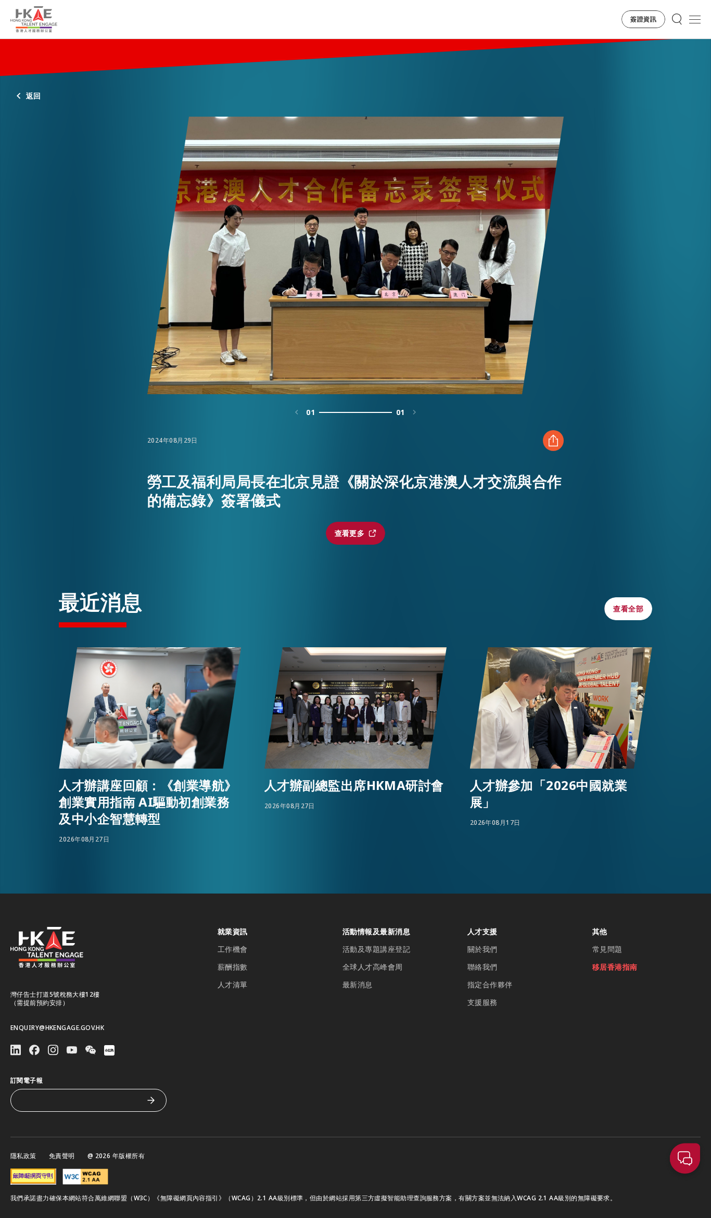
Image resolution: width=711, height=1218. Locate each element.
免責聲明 (62, 1156)
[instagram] (53, 1050)
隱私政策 (23, 1156)
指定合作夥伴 (490, 984)
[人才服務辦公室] (33, 19)
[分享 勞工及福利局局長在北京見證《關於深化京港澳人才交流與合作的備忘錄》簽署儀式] (553, 440)
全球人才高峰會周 (372, 967)
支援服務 (482, 1002)
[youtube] (72, 1050)
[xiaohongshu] (109, 1050)
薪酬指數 (233, 967)
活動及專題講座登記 (376, 949)
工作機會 (233, 949)
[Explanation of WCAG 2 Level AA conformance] (85, 1177)
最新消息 (357, 984)
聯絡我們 (482, 967)
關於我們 (482, 949)
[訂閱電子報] (151, 1100)
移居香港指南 (615, 967)
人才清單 (233, 984)
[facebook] (34, 1050)
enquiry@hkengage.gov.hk (57, 1028)
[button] (643, 19)
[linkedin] (15, 1050)
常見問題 (607, 949)
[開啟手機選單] (695, 19)
